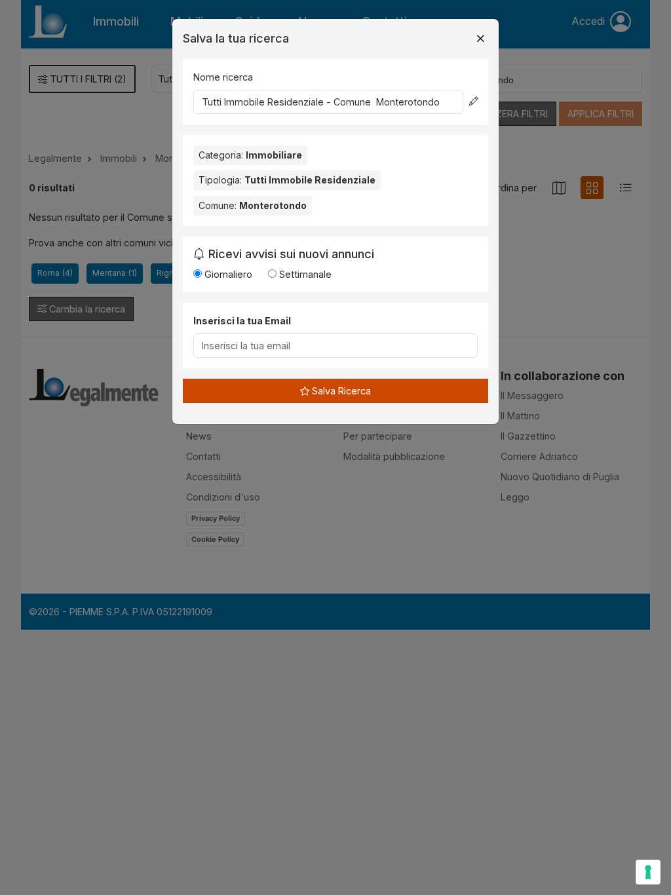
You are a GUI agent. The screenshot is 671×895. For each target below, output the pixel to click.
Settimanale (304, 274)
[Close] (480, 39)
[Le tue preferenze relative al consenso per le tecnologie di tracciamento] (648, 872)
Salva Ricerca (340, 390)
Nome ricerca (223, 77)
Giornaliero (227, 274)
